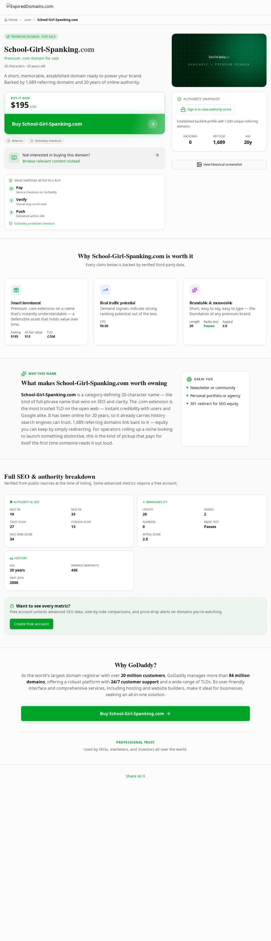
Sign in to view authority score (209, 109)
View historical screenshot (223, 164)
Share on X (135, 776)
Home (12, 20)
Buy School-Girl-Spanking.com (132, 713)
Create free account (31, 623)
